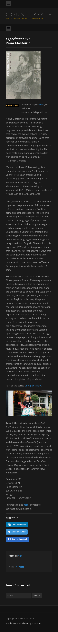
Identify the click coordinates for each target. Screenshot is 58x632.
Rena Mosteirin (18, 40)
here (41, 104)
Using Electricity (33, 385)
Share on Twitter (18, 532)
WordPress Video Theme (17, 623)
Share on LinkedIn (19, 524)
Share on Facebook (19, 539)
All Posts (20, 566)
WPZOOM (36, 623)
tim (20, 555)
